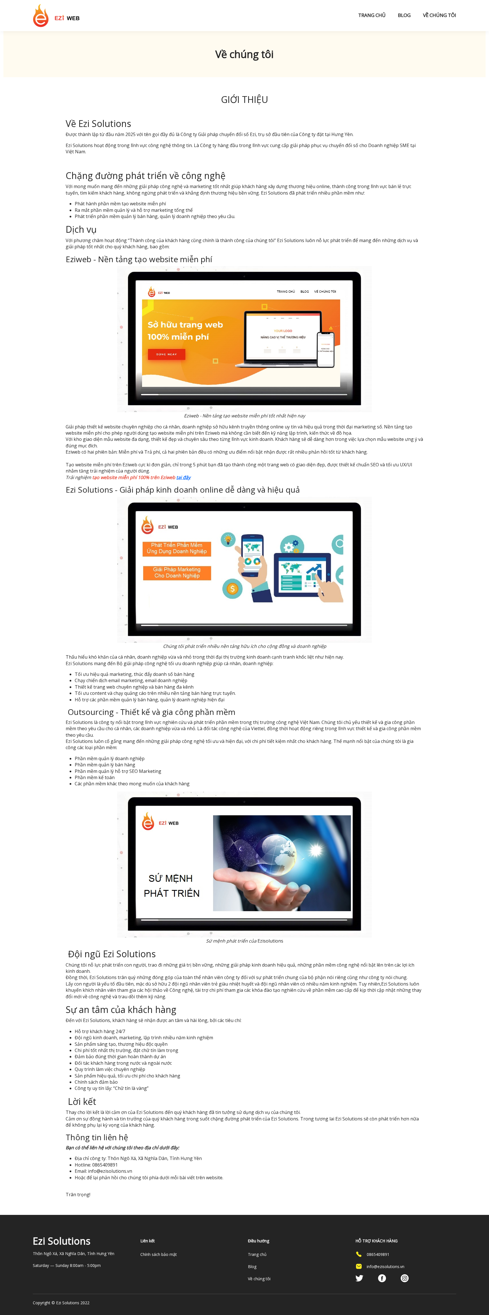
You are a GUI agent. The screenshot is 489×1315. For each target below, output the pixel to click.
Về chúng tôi (439, 15)
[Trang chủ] (56, 15)
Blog (404, 15)
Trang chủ (371, 15)
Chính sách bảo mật (158, 1254)
